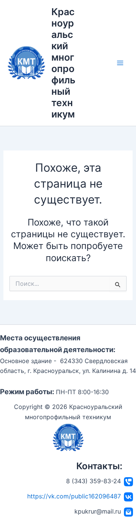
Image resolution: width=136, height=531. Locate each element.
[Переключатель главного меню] (120, 63)
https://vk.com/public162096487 (74, 496)
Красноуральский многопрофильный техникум (63, 63)
